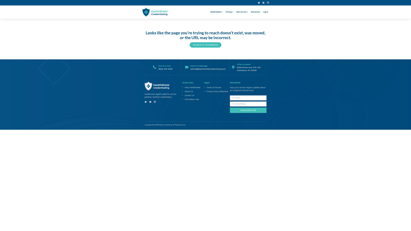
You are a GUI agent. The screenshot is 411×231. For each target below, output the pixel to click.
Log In (265, 12)
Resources (255, 12)
